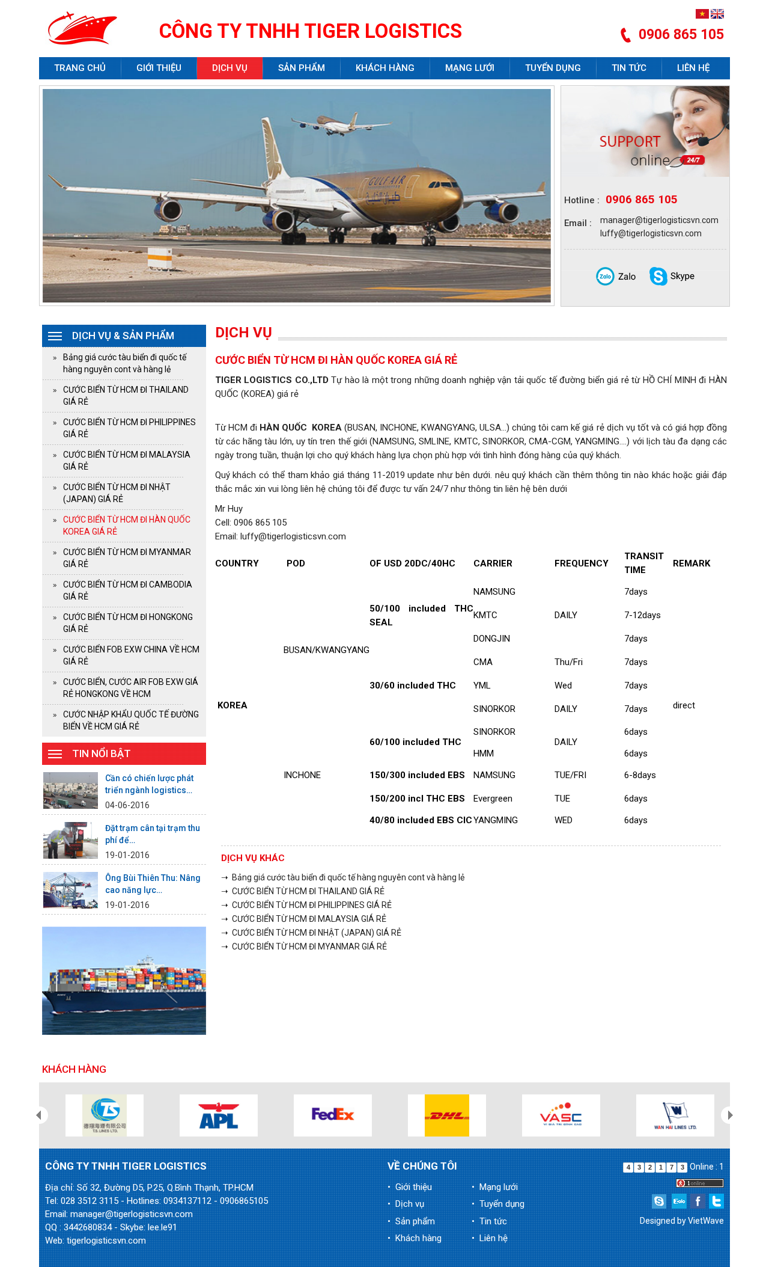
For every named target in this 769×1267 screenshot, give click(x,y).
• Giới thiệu (410, 1187)
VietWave (706, 1221)
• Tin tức (489, 1221)
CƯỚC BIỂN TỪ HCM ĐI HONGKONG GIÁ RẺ (128, 623)
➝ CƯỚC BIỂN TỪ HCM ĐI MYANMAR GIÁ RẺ (304, 946)
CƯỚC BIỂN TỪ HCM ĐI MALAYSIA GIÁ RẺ (126, 460)
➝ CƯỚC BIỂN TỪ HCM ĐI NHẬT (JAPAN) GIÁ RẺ (311, 932)
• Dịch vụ (406, 1203)
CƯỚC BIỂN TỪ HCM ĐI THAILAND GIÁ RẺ (126, 395)
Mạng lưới (469, 68)
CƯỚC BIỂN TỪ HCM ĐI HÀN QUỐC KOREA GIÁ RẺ (126, 525)
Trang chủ (80, 68)
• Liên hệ (490, 1238)
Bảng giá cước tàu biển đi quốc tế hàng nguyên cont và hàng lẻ (124, 363)
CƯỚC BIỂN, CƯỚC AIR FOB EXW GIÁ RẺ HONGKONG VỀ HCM (130, 688)
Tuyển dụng (553, 68)
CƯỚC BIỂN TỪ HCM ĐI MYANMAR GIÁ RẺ (127, 558)
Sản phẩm (301, 68)
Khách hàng (385, 68)
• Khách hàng (415, 1238)
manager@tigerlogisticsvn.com (659, 220)
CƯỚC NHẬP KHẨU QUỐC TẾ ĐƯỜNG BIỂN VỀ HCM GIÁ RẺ (131, 720)
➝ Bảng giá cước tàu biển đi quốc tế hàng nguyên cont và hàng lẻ (342, 877)
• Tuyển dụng (498, 1203)
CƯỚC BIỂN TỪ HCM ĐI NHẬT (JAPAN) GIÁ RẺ (117, 493)
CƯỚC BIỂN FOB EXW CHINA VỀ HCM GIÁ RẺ (131, 655)
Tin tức (629, 68)
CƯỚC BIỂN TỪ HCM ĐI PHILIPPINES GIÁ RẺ (129, 428)
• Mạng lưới (495, 1187)
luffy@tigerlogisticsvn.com (651, 233)
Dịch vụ (230, 68)
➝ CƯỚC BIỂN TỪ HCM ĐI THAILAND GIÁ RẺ (302, 891)
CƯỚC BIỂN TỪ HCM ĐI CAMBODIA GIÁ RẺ (127, 590)
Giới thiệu (158, 68)
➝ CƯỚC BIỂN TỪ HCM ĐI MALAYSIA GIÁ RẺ (303, 919)
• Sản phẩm (411, 1221)
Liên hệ (693, 68)
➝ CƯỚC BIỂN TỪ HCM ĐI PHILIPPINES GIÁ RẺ (306, 905)
